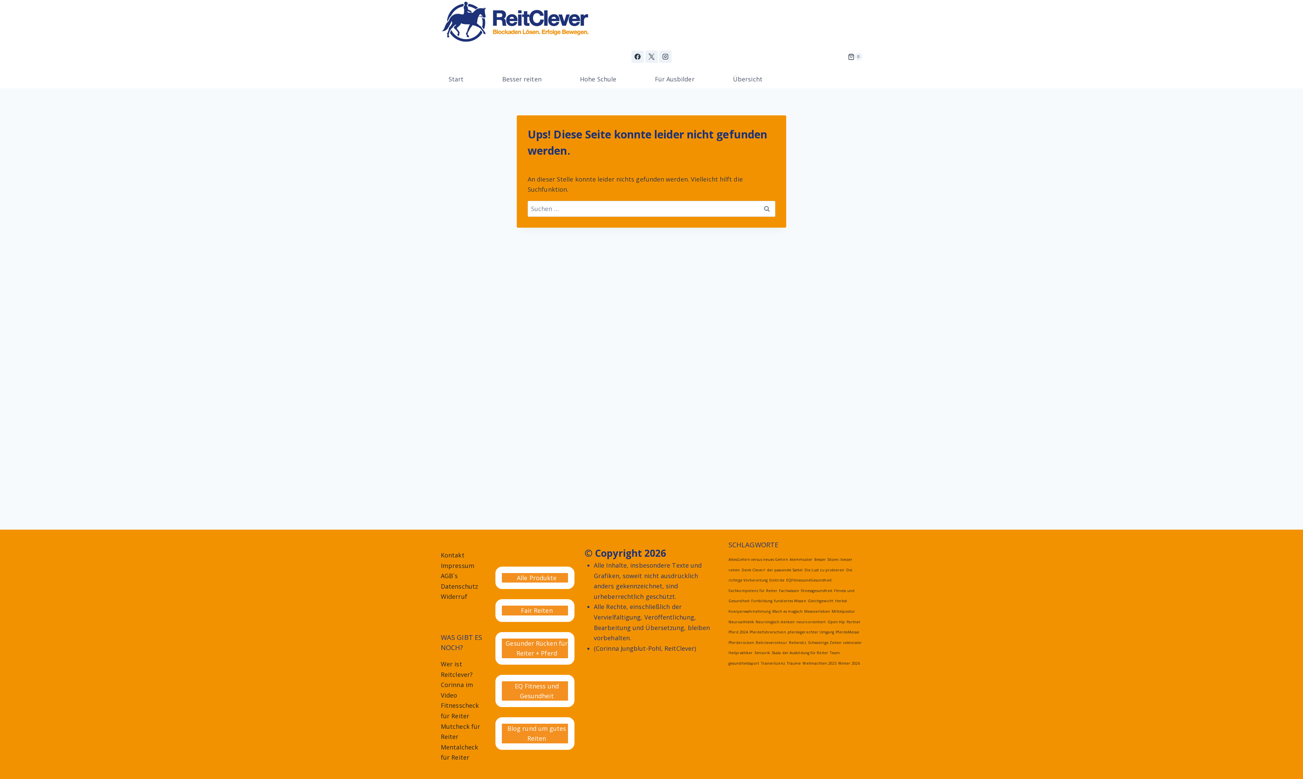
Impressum (457, 566)
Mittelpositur (843, 611)
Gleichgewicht (820, 600)
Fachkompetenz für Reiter (753, 590)
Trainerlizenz (773, 663)
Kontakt (453, 555)
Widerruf (454, 596)
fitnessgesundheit (816, 590)
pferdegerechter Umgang (811, 632)
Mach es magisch (787, 611)
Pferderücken (741, 642)
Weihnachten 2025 (819, 663)
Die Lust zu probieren (825, 570)
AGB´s (449, 576)
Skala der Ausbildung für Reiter (800, 652)
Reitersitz (797, 642)
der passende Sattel (785, 570)
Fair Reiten (537, 610)
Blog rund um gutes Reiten (536, 733)
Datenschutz (459, 586)
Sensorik (762, 652)
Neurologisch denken (775, 622)
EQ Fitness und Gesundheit (537, 691)
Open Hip (836, 622)
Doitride (777, 580)
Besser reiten (522, 79)
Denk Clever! (753, 570)
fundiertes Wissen (790, 600)
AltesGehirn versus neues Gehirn (758, 559)
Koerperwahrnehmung (750, 611)
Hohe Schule (598, 79)
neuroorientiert (811, 622)
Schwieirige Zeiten (825, 642)
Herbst (841, 600)
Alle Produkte (536, 578)
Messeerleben (817, 611)
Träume (794, 663)
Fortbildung (761, 600)
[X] (651, 57)
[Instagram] (665, 57)
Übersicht (747, 79)
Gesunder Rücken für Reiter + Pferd (537, 648)
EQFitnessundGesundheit (809, 580)
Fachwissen (789, 590)
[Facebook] (637, 57)
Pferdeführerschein (768, 632)
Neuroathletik (741, 622)
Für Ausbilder (675, 79)
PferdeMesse (847, 632)
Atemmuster (801, 559)
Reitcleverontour (771, 642)
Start (456, 79)
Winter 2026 (849, 663)
